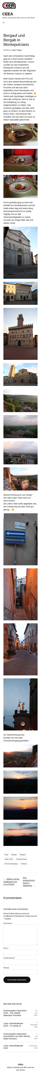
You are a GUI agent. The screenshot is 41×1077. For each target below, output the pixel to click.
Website (6, 968)
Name (6, 948)
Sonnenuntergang (11, 864)
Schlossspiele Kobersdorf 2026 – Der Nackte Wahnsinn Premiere (14, 1013)
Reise (20, 50)
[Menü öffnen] (3, 22)
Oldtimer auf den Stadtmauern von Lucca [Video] (11, 881)
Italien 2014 (9, 859)
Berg (6, 854)
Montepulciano (21, 859)
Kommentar (8, 923)
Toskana (24, 864)
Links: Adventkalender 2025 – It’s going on (13, 1024)
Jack (14, 50)
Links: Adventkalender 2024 (13, 1047)
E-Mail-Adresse (9, 958)
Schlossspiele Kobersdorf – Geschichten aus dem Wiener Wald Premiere (16, 1036)
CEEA (7, 14)
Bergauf (23, 854)
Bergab (14, 854)
